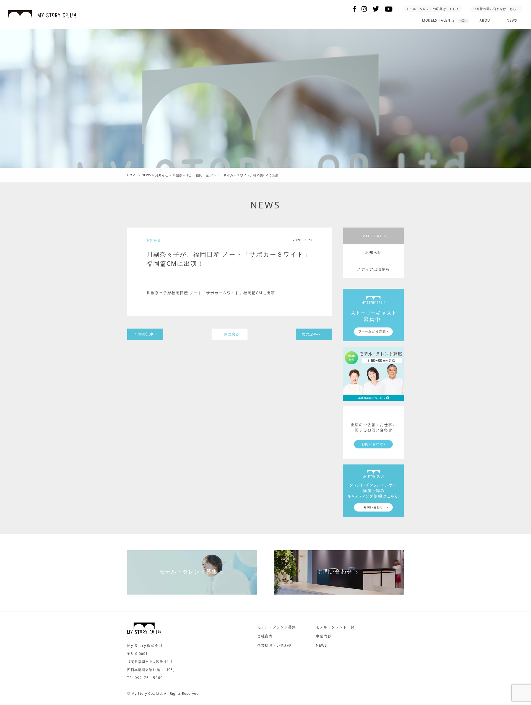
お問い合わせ (334, 571)
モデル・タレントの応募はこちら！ (432, 9)
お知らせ (373, 252)
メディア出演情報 (373, 269)
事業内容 (323, 636)
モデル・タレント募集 (188, 571)
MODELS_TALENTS (438, 20)
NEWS (512, 20)
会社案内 (265, 636)
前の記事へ (148, 334)
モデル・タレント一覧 (335, 626)
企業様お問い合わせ (274, 645)
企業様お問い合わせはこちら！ (496, 9)
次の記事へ (311, 334)
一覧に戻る (229, 334)
